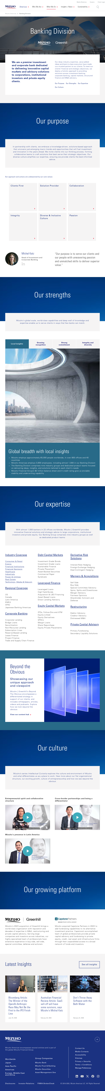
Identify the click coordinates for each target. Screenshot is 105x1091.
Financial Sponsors (13, 569)
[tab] (17, 344)
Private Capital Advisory (84, 624)
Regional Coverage (16, 588)
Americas (9, 1070)
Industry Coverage (16, 555)
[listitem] (25, 13)
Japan (8, 1063)
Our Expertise (83, 83)
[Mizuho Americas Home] (10, 7)
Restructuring (78, 607)
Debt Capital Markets (50, 555)
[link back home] (13, 1039)
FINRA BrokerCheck (46, 1083)
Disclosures (10, 1083)
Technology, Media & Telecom (18, 582)
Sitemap (78, 1058)
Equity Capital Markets (51, 606)
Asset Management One (45, 1072)
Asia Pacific (10, 1066)
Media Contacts (82, 1052)
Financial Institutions (14, 567)
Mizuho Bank (40, 1063)
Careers (92, 2)
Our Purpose (59, 83)
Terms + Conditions (83, 1065)
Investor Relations (26, 1083)
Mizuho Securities (43, 1069)
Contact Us (80, 1048)
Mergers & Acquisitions (84, 576)
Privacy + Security (83, 1061)
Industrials (10, 574)
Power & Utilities (13, 577)
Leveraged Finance (49, 583)
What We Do (51, 7)
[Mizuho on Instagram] (98, 1076)
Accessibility (80, 1055)
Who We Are (36, 7)
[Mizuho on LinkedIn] (76, 1076)
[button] (24, 7)
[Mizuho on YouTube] (82, 1076)
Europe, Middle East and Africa (15, 1074)
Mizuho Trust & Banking (45, 1066)
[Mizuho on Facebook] (92, 1076)
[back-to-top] (97, 1039)
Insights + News (66, 7)
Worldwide (10, 1059)
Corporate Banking (16, 613)
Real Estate (10, 580)
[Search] (98, 7)
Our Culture (59, 87)
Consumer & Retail (13, 561)
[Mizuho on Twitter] (87, 1076)
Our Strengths (71, 83)
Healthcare (10, 572)
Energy (8, 564)
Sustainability (82, 7)
